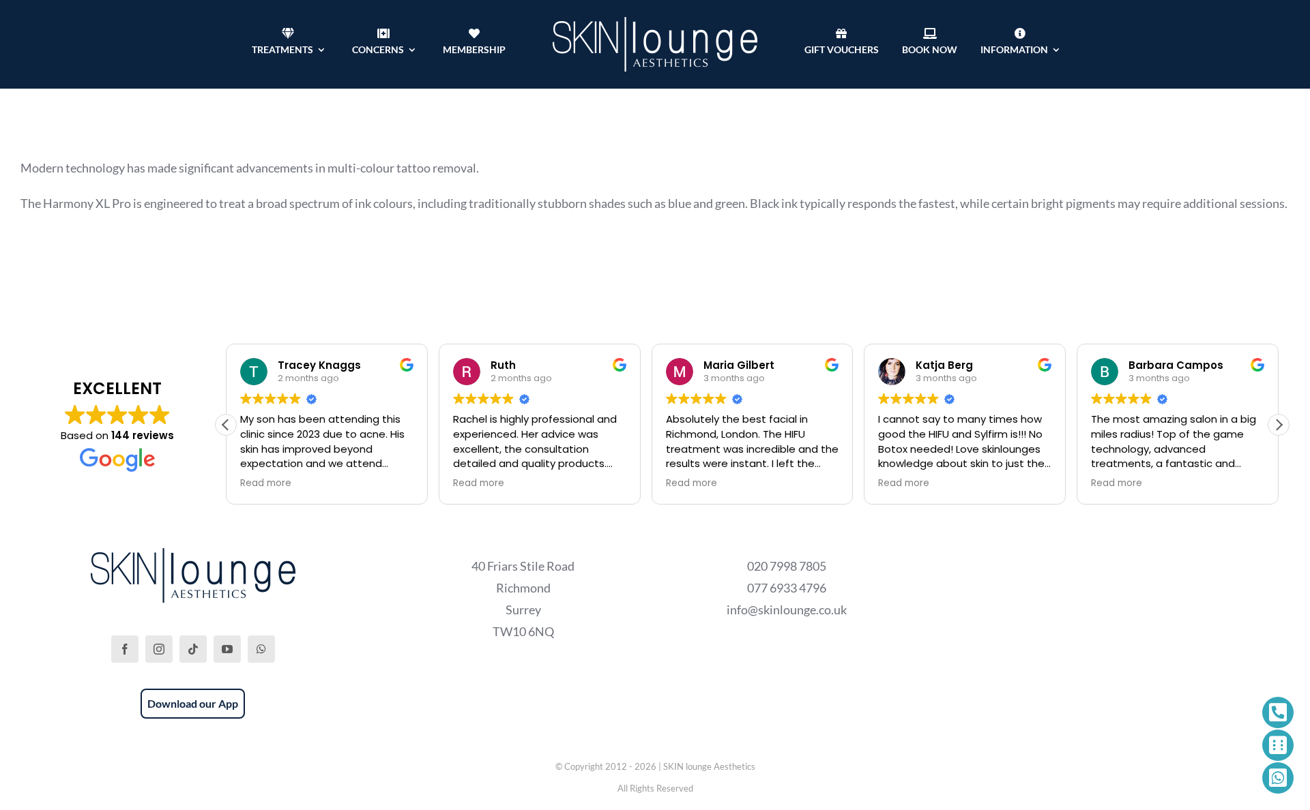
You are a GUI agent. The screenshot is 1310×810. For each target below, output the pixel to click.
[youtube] (227, 649)
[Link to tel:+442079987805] (1278, 712)
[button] (1278, 425)
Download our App (192, 703)
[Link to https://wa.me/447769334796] (1278, 778)
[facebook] (125, 649)
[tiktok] (193, 649)
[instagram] (159, 649)
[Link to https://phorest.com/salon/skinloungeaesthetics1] (1278, 745)
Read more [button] (265, 483)
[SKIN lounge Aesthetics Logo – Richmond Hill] (655, 23)
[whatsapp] (261, 649)
